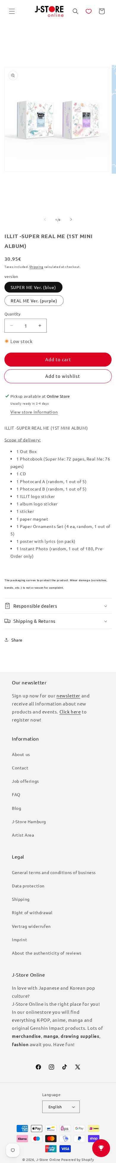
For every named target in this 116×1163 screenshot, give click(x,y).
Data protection (28, 885)
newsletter (68, 695)
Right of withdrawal (32, 912)
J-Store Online (48, 1159)
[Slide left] (44, 219)
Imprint (19, 939)
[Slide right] (71, 219)
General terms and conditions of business (54, 872)
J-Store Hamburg (29, 821)
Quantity (12, 313)
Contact (20, 767)
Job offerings (25, 781)
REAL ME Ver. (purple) (34, 300)
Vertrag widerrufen (31, 926)
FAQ (16, 794)
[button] (11, 11)
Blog (16, 808)
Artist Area (23, 834)
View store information (34, 411)
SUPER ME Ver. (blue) (33, 287)
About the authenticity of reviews (46, 952)
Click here (70, 711)
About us (21, 754)
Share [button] (17, 639)
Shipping (36, 266)
